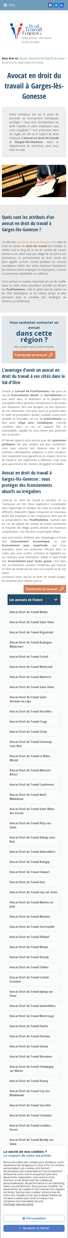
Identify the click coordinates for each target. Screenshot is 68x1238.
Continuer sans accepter (18, 1204)
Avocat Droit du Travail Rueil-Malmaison (28, 797)
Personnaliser (36, 1218)
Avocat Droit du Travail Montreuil (31, 667)
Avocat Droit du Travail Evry (27, 882)
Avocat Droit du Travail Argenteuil (31, 632)
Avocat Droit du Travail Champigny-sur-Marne (32, 1069)
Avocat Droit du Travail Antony (29, 957)
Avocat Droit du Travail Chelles (29, 967)
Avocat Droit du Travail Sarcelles (30, 1105)
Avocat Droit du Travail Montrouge (32, 1016)
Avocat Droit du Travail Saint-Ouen (32, 622)
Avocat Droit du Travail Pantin (29, 1026)
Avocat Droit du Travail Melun (28, 612)
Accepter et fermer (35, 1228)
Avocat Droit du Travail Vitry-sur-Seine (31, 825)
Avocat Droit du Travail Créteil (29, 657)
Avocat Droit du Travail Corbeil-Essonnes (30, 979)
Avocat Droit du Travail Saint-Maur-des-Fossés (32, 811)
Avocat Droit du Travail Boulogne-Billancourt (31, 644)
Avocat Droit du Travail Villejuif (29, 937)
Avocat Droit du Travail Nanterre (30, 677)
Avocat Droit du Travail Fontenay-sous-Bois (31, 744)
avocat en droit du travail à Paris (37, 242)
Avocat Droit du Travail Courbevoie (32, 784)
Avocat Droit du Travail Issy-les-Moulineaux (30, 1093)
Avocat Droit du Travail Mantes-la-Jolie (32, 904)
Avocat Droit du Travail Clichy (28, 732)
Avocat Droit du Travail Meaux (29, 947)
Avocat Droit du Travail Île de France (46, 58)
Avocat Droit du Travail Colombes (31, 1115)
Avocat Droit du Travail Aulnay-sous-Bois (33, 839)
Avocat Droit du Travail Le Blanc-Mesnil (30, 758)
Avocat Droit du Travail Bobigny (30, 862)
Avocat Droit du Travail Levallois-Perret (31, 1127)
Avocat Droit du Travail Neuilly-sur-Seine (32, 1142)
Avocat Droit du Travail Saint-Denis (32, 687)
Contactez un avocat (31, 355)
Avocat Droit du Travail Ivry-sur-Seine (33, 892)
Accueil (23, 58)
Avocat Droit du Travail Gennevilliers (33, 1006)
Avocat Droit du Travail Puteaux (30, 1036)
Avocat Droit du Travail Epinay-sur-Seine (32, 993)
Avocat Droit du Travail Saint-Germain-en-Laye (28, 699)
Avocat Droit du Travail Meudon (30, 916)
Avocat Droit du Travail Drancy (29, 1081)
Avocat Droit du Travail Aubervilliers (32, 852)
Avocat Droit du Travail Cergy (28, 721)
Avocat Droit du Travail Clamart (30, 872)
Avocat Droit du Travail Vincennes (31, 1056)
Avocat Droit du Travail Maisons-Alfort (30, 772)
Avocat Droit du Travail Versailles (31, 711)
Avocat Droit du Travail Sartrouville (32, 927)
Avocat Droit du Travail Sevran (29, 1046)
